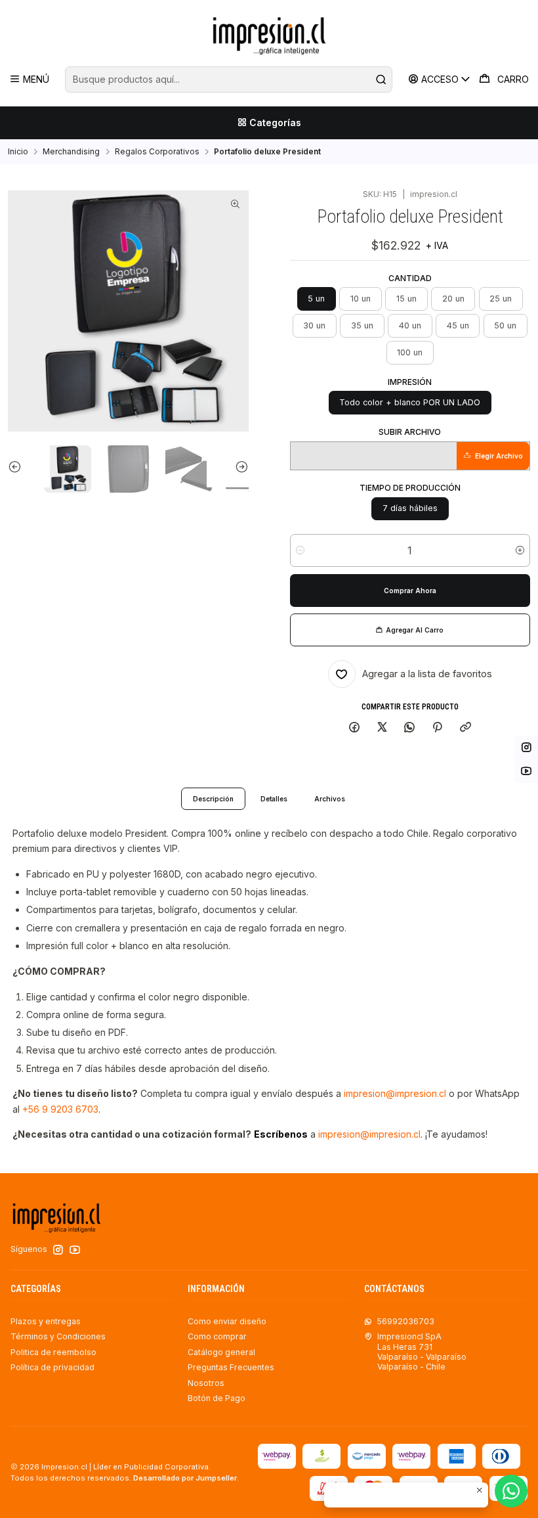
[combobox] (228, 79)
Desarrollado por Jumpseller (185, 1478)
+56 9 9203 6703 (60, 1109)
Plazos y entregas (45, 1321)
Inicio (18, 152)
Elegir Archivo (499, 456)
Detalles (273, 799)
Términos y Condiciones (58, 1336)
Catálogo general (221, 1352)
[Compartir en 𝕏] (382, 728)
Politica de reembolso (53, 1352)
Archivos (329, 799)
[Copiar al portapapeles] (465, 728)
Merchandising (71, 152)
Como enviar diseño (227, 1321)
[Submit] (381, 79)
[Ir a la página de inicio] (268, 35)
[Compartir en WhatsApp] (409, 728)
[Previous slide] (29, 466)
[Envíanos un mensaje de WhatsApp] (511, 1491)
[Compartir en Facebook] (354, 728)
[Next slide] (228, 466)
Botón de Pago (216, 1398)
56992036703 (405, 1321)
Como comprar (217, 1336)
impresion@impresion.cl (395, 1093)
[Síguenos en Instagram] (58, 1250)
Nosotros (206, 1383)
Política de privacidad (52, 1367)
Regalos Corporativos (157, 152)
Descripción (213, 799)
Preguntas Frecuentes (231, 1367)
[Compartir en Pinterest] (437, 728)
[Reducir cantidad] (300, 550)
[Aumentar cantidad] (519, 550)
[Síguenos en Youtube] (75, 1250)
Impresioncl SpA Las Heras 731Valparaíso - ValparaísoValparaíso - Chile (421, 1351)
